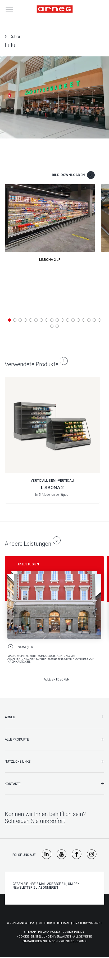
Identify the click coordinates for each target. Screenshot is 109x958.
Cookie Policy (73, 931)
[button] (9, 320)
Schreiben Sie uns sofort (35, 821)
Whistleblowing (74, 941)
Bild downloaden (68, 175)
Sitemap (30, 931)
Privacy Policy (49, 931)
